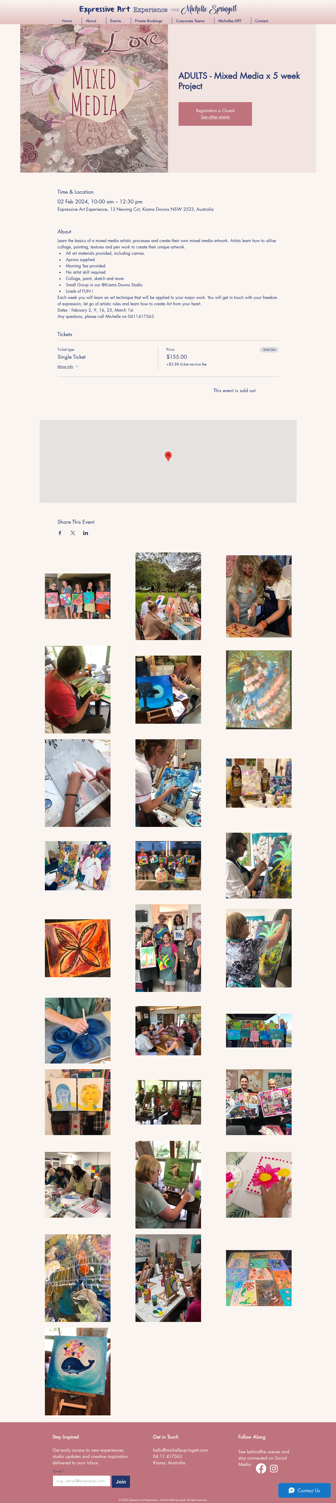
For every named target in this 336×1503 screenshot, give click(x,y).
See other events (215, 117)
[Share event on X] (72, 533)
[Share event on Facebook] (59, 533)
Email (58, 1471)
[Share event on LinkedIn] (85, 533)
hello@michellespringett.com (180, 1450)
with (175, 9)
